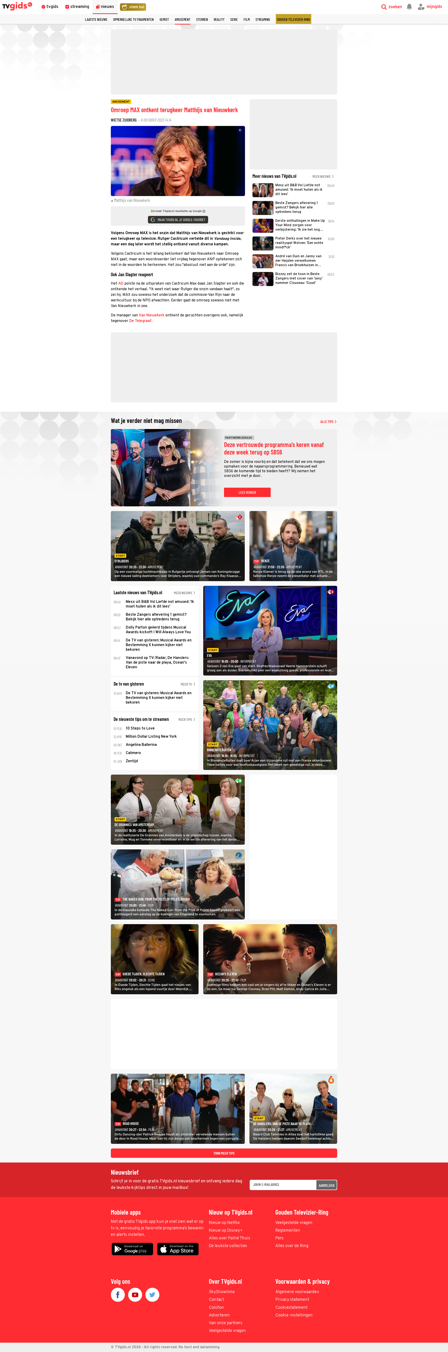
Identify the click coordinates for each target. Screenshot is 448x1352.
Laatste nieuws (96, 19)
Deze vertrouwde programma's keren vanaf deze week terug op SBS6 (274, 448)
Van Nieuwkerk (151, 315)
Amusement (182, 19)
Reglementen (287, 1230)
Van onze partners (225, 1323)
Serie (234, 19)
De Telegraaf (140, 321)
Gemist (164, 19)
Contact (216, 1299)
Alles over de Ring (291, 1246)
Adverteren (219, 1315)
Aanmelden (326, 1185)
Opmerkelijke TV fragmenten (133, 19)
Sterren (202, 19)
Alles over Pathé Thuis (229, 1238)
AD (120, 283)
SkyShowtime (222, 1292)
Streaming (263, 19)
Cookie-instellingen (294, 1315)
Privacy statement (292, 1299)
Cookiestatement (291, 1307)
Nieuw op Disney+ (226, 1230)
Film (247, 19)
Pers (279, 1238)
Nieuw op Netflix (224, 1223)
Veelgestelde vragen (293, 1223)
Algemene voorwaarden (297, 1292)
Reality (219, 19)
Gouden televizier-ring (293, 19)
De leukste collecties (228, 1246)
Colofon (216, 1307)
